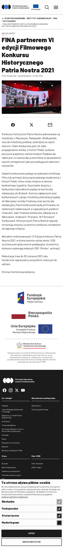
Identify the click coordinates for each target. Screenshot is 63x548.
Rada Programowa (9, 467)
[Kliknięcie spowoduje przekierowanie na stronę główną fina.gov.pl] (15, 7)
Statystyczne (10, 515)
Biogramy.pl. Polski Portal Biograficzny (12, 416)
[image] (31, 97)
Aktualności (9, 21)
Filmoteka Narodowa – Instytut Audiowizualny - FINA (31, 18)
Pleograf (5, 406)
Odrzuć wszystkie (31, 542)
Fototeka (5, 435)
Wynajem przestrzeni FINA (12, 450)
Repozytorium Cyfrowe (10, 443)
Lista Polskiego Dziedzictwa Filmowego (12, 410)
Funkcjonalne (10, 508)
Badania (5, 447)
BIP (3, 479)
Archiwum (6, 421)
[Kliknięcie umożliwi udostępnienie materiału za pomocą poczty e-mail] (50, 125)
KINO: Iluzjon (36, 467)
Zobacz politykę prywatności (14, 497)
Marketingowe (10, 522)
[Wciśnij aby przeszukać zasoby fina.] (47, 7)
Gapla (4, 439)
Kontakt (5, 463)
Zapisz (31, 533)
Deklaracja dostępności (11, 471)
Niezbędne (8, 501)
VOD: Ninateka (37, 463)
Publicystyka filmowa (39, 409)
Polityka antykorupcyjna (11, 475)
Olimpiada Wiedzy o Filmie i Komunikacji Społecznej (12, 430)
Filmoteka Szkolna (9, 425)
